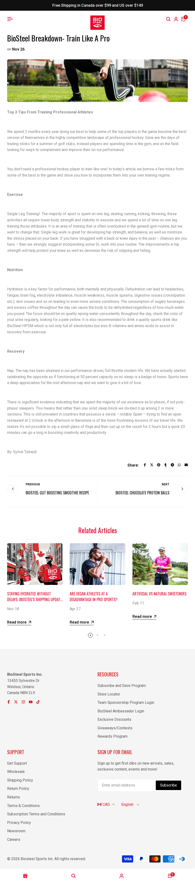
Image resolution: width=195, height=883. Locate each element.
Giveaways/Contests (115, 728)
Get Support (17, 763)
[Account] (122, 876)
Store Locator (109, 694)
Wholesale (16, 771)
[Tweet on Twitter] (151, 465)
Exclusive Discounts (114, 719)
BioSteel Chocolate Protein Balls (142, 493)
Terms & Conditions (23, 805)
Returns (13, 797)
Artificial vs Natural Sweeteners (159, 594)
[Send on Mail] (186, 465)
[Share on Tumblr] (165, 465)
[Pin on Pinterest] (158, 465)
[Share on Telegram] (172, 465)
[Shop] (25, 876)
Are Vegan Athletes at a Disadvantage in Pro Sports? (93, 596)
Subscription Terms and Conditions (36, 814)
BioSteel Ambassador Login (121, 711)
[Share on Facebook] (144, 465)
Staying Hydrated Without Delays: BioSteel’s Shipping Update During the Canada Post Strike (34, 599)
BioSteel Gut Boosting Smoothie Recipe (57, 493)
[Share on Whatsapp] (179, 465)
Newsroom (16, 831)
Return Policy (18, 788)
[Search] (168, 19)
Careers (13, 839)
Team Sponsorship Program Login (126, 702)
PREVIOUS (33, 484)
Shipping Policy (20, 780)
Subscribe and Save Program (122, 685)
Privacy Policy (19, 822)
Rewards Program (112, 736)
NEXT (165, 484)
